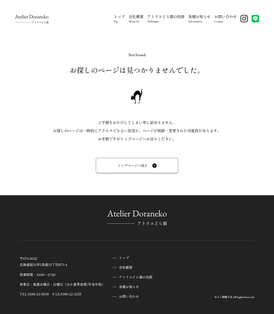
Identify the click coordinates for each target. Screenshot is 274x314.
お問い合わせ (129, 296)
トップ (124, 258)
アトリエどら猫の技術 (135, 277)
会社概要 (125, 267)
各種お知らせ (129, 287)
